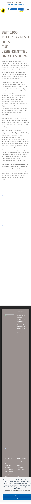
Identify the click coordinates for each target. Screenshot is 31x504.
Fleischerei (8, 465)
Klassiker (7, 463)
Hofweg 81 (19, 317)
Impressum (27, 490)
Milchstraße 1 (20, 321)
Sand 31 (19, 332)
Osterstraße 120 (21, 326)
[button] (28, 10)
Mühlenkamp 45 (21, 323)
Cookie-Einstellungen (17, 490)
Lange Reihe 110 (21, 319)
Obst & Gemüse (9, 471)
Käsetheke (7, 467)
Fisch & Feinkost (9, 469)
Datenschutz (7, 490)
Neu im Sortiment (9, 462)
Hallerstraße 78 (21, 315)
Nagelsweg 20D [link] (21, 324)
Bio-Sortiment (8, 473)
